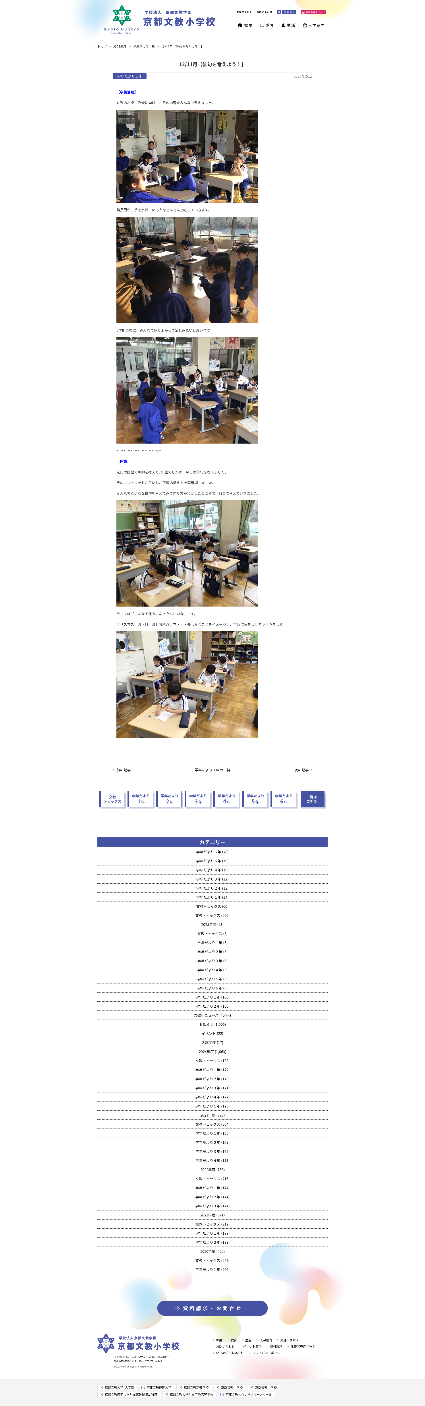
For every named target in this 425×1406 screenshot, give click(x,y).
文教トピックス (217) (212, 1224)
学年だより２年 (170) (212, 1078)
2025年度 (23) (212, 924)
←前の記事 (122, 769)
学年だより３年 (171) (212, 1087)
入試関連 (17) (212, 1042)
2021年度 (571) (212, 1215)
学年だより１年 (129, 76)
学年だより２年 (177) (212, 1242)
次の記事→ (303, 769)
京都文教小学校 (266, 1387)
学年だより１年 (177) (212, 1233)
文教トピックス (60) (212, 906)
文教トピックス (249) (212, 1260)
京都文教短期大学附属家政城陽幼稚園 (131, 1394)
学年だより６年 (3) (212, 988)
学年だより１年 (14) (212, 897)
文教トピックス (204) (212, 1124)
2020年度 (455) (212, 1251)
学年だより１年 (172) (212, 1069)
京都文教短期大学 (159, 1387)
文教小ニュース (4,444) (212, 1015)
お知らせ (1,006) (212, 1024)
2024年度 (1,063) (212, 1051)
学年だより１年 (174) (212, 1187)
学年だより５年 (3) (212, 978)
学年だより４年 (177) (212, 1097)
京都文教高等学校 (196, 1387)
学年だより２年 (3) (212, 951)
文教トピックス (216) (212, 1178)
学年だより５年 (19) (212, 860)
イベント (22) (212, 1033)
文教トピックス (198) (212, 1060)
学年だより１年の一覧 (212, 769)
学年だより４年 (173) (212, 1160)
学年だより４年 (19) (212, 870)
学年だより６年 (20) (212, 851)
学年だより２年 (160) (212, 1006)
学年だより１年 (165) (212, 1133)
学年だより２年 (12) (212, 888)
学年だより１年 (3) (212, 942)
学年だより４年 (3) (212, 969)
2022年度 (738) (212, 1169)
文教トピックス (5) (212, 933)
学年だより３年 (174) (212, 1205)
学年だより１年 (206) (212, 1269)
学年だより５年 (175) (212, 1106)
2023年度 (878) (212, 1115)
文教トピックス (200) (212, 915)
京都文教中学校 (232, 1387)
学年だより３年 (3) (212, 960)
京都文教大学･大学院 (119, 1387)
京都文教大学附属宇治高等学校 (191, 1394)
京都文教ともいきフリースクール (249, 1394)
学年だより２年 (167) (212, 1142)
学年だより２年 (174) (212, 1196)
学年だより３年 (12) (212, 879)
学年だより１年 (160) (212, 997)
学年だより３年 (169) (212, 1151)
